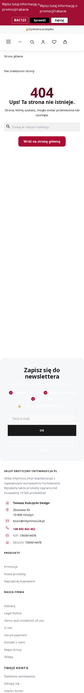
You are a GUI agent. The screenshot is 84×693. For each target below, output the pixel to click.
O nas (8, 628)
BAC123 (20, 20)
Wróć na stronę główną (42, 141)
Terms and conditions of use (24, 620)
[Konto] (43, 42)
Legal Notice (12, 613)
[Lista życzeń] (54, 42)
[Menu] (8, 42)
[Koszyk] (65, 42)
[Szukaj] (32, 42)
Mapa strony (13, 649)
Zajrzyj (59, 20)
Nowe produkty (15, 574)
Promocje (11, 566)
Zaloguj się (11, 683)
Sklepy (8, 657)
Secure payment (15, 635)
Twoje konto (16, 668)
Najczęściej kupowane (19, 581)
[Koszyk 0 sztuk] (75, 42)
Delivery (9, 606)
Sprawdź (40, 20)
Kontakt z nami (14, 642)
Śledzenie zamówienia (19, 676)
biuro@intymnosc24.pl (29, 521)
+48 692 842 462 (24, 529)
